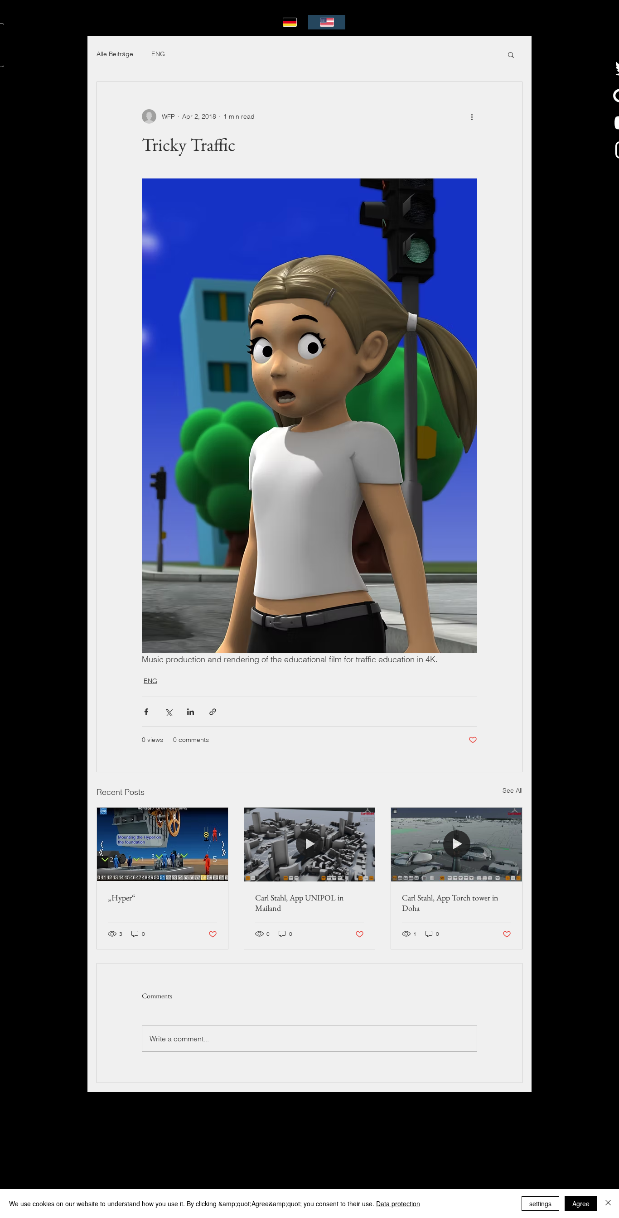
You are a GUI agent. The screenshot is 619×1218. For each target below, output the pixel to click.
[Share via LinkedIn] (190, 712)
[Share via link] (212, 712)
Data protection (398, 1203)
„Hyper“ (121, 897)
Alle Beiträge (115, 54)
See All (512, 790)
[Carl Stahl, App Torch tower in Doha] (456, 844)
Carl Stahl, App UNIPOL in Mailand (299, 902)
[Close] (608, 1203)
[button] (511, 54)
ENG (158, 54)
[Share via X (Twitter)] (168, 712)
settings (540, 1203)
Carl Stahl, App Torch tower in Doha (450, 902)
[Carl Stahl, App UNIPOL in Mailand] (309, 844)
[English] (326, 22)
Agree (581, 1203)
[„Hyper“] (162, 844)
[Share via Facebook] (146, 712)
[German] (289, 22)
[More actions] (471, 116)
